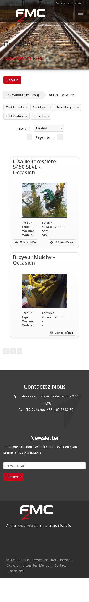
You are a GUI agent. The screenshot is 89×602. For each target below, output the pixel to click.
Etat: (63, 95)
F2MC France (27, 525)
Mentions (46, 565)
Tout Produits (15, 107)
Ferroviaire (40, 560)
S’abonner (13, 477)
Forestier (24, 560)
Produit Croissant (40, 129)
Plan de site (15, 571)
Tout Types (40, 107)
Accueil (11, 560)
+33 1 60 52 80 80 (70, 3)
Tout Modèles (15, 116)
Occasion (39, 116)
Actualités (30, 565)
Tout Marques (66, 107)
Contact (60, 565)
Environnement (60, 560)
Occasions (14, 565)
